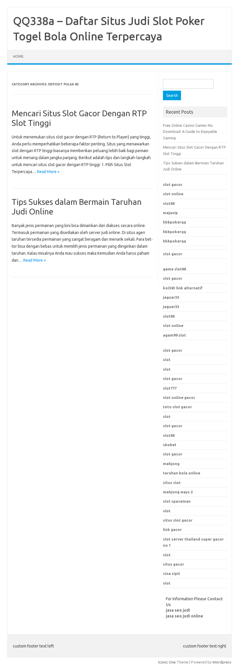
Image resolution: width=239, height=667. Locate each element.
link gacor (172, 529)
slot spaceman (177, 501)
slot (167, 360)
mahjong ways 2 (178, 492)
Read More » (48, 171)
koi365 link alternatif (183, 288)
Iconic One (167, 662)
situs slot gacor (178, 520)
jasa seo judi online (184, 616)
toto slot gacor (177, 407)
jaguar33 (171, 297)
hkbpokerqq (174, 222)
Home (18, 56)
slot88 (169, 203)
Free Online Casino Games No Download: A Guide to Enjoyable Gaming (190, 131)
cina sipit (171, 573)
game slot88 (174, 269)
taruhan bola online (181, 473)
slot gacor (172, 184)
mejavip (170, 213)
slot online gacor (179, 397)
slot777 (170, 388)
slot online (173, 194)
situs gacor (173, 564)
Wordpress (221, 662)
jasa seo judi (178, 610)
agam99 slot (174, 335)
